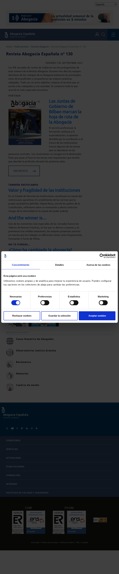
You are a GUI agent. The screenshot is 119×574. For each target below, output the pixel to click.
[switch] (44, 302)
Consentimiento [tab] (20, 265)
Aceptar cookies (97, 315)
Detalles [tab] (59, 265)
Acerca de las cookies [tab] (98, 265)
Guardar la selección (59, 315)
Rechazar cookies (21, 315)
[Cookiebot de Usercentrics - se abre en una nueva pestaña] (101, 256)
